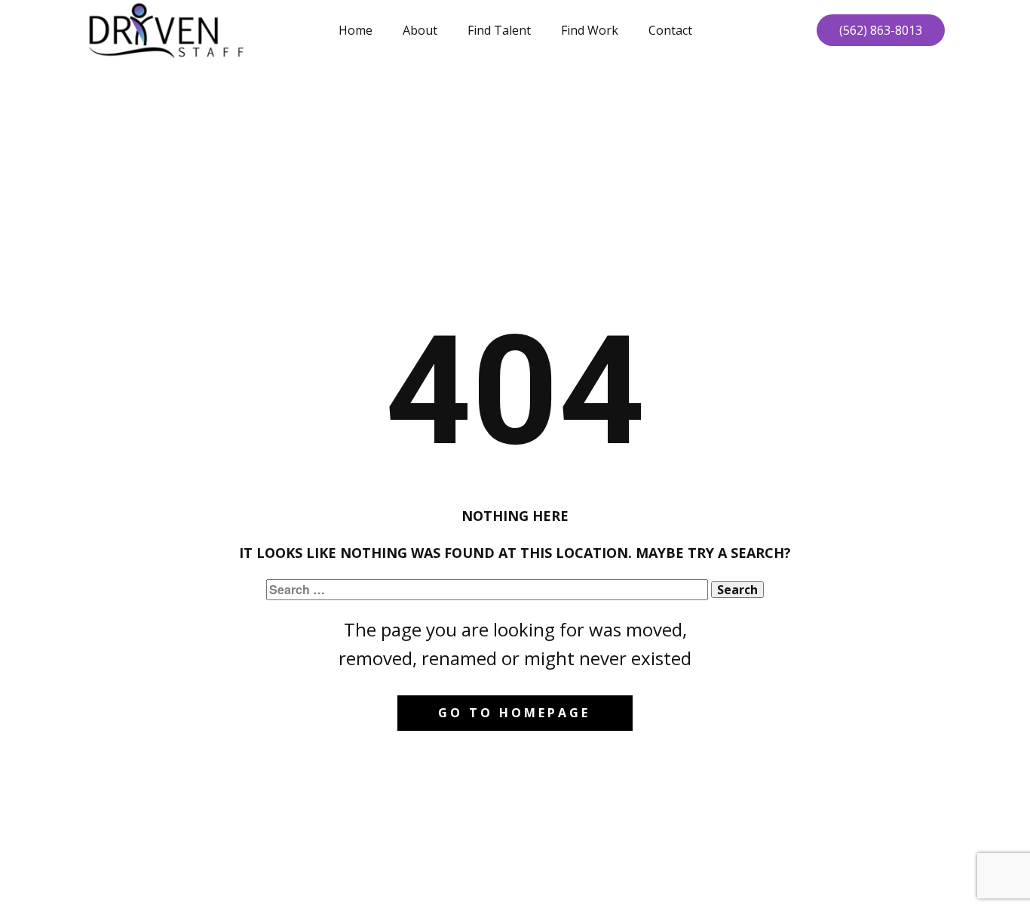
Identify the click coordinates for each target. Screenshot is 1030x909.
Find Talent (499, 30)
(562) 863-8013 (880, 30)
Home (355, 30)
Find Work (589, 30)
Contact (670, 30)
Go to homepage (514, 712)
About (420, 30)
